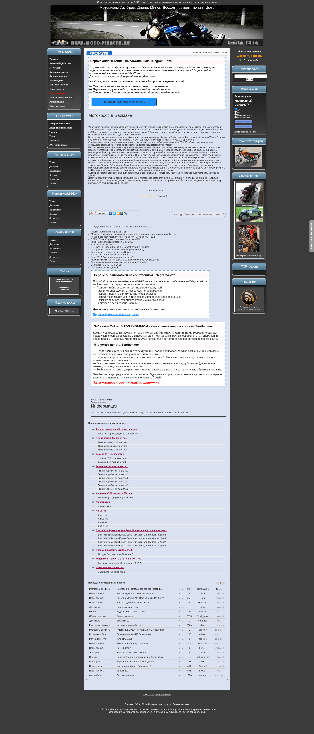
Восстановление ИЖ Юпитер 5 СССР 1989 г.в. (141, 598)
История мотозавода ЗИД (104, 267)
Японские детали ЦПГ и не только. (135, 634)
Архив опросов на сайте (245, 132)
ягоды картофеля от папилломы (157, 694)
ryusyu (203, 607)
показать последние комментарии (210, 52)
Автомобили (95, 675)
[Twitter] (114, 213)
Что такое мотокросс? (102, 244)
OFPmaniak (203, 602)
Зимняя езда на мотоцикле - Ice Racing (111, 252)
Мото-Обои (55, 68)
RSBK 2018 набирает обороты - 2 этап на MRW (115, 239)
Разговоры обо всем (99, 589)
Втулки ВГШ (123, 620)
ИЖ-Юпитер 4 (124, 648)
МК (202, 661)
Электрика (54, 179)
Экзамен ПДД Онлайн (60, 63)
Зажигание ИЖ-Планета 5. (110, 567)
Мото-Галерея (149, 704)
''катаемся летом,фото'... (130, 625)
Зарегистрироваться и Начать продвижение (126, 382)
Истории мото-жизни (59, 123)
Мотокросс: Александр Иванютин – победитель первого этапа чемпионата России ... (134, 234)
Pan (203, 593)
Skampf (203, 666)
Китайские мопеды (58, 72)
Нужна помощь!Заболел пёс (111, 438)
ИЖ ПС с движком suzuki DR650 (133, 602)
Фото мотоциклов (58, 76)
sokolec (203, 630)
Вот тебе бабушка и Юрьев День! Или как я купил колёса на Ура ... (131, 530)
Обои (137, 704)
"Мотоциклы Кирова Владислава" (134, 666)
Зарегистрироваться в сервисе (116, 314)
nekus (203, 652)
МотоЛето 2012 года (64, 311)
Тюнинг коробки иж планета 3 (112, 466)
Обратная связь (57, 106)
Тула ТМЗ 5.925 (124, 639)
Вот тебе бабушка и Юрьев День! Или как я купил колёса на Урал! (132, 535)
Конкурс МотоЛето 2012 (61, 97)
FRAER (203, 648)
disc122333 (203, 643)
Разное (52, 183)
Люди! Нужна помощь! (60, 128)
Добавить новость (249, 55)
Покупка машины (125, 675)
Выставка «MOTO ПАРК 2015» (106, 265)
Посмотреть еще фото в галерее (249, 255)
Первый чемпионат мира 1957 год (108, 231)
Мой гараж (94, 661)
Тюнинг (53, 132)
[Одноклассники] (118, 213)
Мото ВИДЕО (56, 80)
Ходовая (53, 175)
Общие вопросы (97, 616)
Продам (93, 657)
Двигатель (54, 166)
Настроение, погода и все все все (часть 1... (139, 589)
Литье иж (101, 511)
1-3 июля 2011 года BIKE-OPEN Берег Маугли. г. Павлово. (120, 247)
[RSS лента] (249, 305)
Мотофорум (165, 704)
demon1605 (203, 589)
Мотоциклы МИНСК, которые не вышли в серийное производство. (125, 259)
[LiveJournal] (126, 213)
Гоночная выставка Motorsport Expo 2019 (112, 242)
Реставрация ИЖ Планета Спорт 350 (136, 593)
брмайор (202, 620)
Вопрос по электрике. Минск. (131, 652)
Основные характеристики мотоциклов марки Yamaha (119, 262)
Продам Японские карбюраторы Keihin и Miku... (141, 657)
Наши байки (55, 171)
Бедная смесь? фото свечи (131, 611)
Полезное (54, 140)
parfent (202, 675)
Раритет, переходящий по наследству (116, 429)
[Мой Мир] (122, 213)
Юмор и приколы (58, 145)
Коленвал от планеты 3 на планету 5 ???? (118, 558)
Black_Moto (203, 616)
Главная (53, 59)
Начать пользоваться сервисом (124, 101)
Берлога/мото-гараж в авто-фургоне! (135, 661)
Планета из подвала (127, 607)
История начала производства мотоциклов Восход (117, 249)
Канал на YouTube (58, 84)
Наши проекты (56, 89)
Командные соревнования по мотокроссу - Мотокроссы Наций (123, 237)
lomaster (203, 611)
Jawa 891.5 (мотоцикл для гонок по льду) (112, 257)
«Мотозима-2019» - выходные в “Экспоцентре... (141, 630)
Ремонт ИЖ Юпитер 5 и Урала (132, 643)
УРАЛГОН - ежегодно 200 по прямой (109, 254)
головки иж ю (103, 502)
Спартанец (122, 670)
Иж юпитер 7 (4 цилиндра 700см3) (114, 493)
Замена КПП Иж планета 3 (110, 454)
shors (203, 625)
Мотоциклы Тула (97, 634)
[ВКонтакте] (110, 213)
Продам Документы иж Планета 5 (114, 550)
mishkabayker (203, 657)
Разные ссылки (56, 102)
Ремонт (53, 136)
